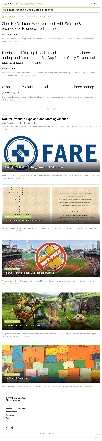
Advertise (10, 415)
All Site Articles (12, 163)
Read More (13, 41)
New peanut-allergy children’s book (23, 220)
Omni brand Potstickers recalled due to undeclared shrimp (48, 87)
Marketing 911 (55, 433)
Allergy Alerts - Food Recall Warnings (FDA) (28, 16)
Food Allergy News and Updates (18, 216)
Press (8, 418)
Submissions (11, 412)
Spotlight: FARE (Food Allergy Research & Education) (33, 167)
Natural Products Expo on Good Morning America (35, 119)
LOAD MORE (51, 109)
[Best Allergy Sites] (29, 4)
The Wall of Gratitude (16, 378)
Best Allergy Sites (9, 115)
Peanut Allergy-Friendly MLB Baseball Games (29, 272)
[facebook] (6, 428)
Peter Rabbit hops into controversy (23, 325)
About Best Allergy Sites (16, 408)
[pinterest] (12, 428)
